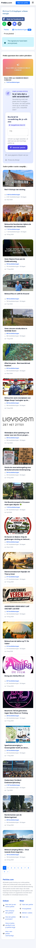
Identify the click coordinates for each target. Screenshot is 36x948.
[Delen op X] (9, 24)
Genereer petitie (19, 147)
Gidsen (6, 901)
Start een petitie (22, 3)
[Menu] (33, 3)
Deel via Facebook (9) (15, 19)
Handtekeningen (22, 29)
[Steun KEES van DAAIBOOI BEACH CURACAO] (18, 72)
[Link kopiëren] (19, 24)
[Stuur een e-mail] (14, 24)
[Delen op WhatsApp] (4, 24)
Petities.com (6, 3)
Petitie (6, 29)
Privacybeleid (9, 34)
